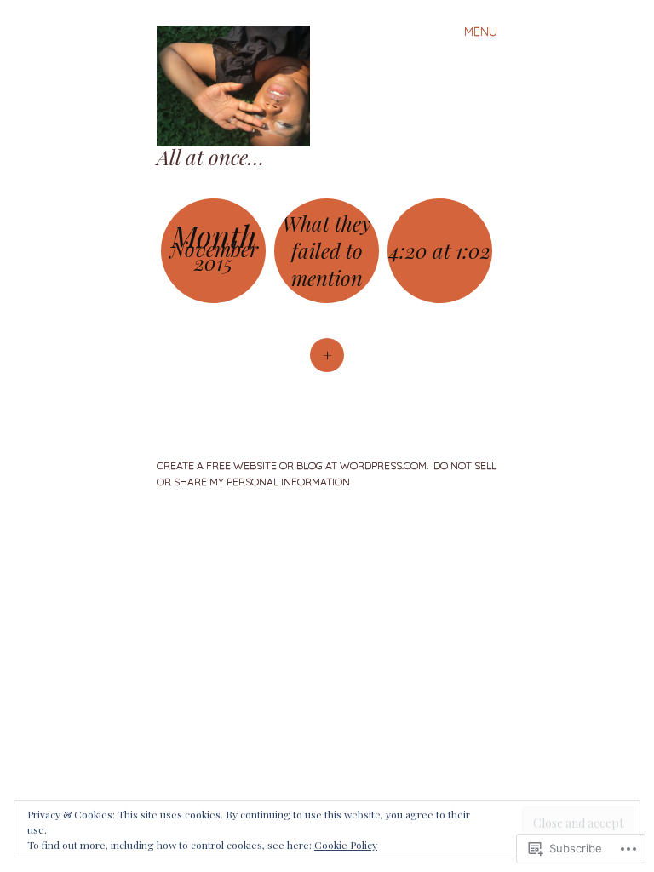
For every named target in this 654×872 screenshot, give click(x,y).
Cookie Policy (345, 845)
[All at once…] (240, 84)
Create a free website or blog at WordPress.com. (292, 465)
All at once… (210, 156)
